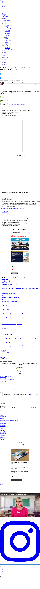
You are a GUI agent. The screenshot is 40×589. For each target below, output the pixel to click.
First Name (12, 263)
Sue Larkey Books (2, 438)
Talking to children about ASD (8, 49)
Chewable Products (5, 52)
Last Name (12, 266)
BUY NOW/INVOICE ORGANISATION (5, 376)
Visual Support (6, 44)
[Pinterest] (20, 72)
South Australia (5, 18)
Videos (2, 7)
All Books (1, 415)
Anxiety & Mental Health (8, 30)
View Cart (4, 63)
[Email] (20, 76)
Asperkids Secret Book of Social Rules (6, 280)
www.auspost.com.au (28, 407)
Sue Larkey (1, 0)
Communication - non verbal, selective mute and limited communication (9, 420)
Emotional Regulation (7, 33)
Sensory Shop (3, 50)
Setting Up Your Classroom (3, 434)
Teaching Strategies (5, 57)
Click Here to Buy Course (3, 377)
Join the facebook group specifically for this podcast (6, 352)
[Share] (20, 78)
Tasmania (4, 21)
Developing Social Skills (3, 423)
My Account (4, 61)
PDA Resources (2, 430)
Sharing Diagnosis (2, 435)
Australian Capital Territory (6, 20)
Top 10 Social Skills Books (8, 28)
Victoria (4, 17)
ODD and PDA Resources (3, 427)
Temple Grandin (2, 439)
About (2, 8)
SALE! (2, 13)
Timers (2, 54)
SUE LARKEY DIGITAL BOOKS (33, 394)
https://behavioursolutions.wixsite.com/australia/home (18, 104)
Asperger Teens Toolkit (4, 212)
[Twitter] (20, 74)
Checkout (4, 64)
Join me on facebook (2, 484)
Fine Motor (6, 39)
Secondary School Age (7, 48)
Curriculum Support (7, 31)
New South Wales (5, 16)
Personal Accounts (7, 35)
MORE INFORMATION (3, 378)
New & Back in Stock (4, 12)
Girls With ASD (7, 34)
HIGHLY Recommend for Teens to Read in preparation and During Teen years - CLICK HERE (12, 208)
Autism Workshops (4, 14)
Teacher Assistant (7, 42)
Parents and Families (7, 29)
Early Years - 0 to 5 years (3, 424)
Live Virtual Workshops (6, 15)
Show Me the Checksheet (14, 273)
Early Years (4, 60)
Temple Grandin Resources (8, 43)
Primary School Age (7, 47)
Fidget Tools (4, 53)
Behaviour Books (2, 418)
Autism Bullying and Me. (5, 211)
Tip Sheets (3, 56)
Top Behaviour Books (7, 27)
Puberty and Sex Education (8, 40)
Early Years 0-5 (6, 46)
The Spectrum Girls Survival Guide (6, 213)
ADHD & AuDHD (2, 414)
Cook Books (6, 38)
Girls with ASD (2, 429)
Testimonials (3, 6)
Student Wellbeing (2, 437)
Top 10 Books (6, 26)
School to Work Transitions (3, 432)
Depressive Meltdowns (3, 422)
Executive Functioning (3, 426)
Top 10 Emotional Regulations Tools (9, 25)
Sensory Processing (7, 36)
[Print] (20, 75)
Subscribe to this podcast (3, 350)
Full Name (12, 473)
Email (12, 269)
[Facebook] (20, 71)
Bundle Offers (6, 24)
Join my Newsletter (2, 351)
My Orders (4, 62)
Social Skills (4, 59)
